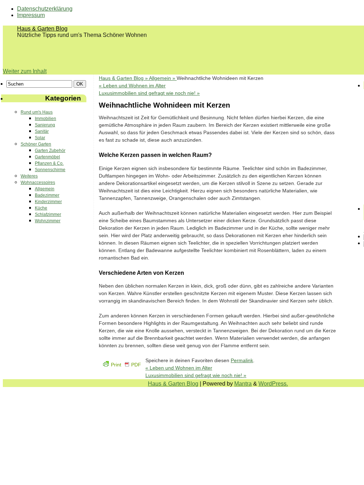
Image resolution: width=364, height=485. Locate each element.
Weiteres (29, 176)
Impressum (31, 15)
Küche (41, 208)
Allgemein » (163, 78)
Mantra (243, 384)
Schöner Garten (36, 144)
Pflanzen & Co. (49, 163)
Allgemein (44, 188)
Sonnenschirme (50, 169)
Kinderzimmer (48, 201)
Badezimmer (47, 195)
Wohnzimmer (47, 220)
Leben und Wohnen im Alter (132, 85)
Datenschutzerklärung (45, 9)
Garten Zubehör (50, 150)
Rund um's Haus (37, 112)
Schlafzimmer (48, 214)
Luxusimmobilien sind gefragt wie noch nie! (149, 93)
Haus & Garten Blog (42, 29)
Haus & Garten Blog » (124, 78)
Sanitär (42, 131)
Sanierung (45, 124)
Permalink (242, 360)
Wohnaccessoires (38, 182)
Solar (40, 137)
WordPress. (273, 384)
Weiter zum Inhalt (25, 71)
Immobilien (45, 118)
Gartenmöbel (47, 156)
